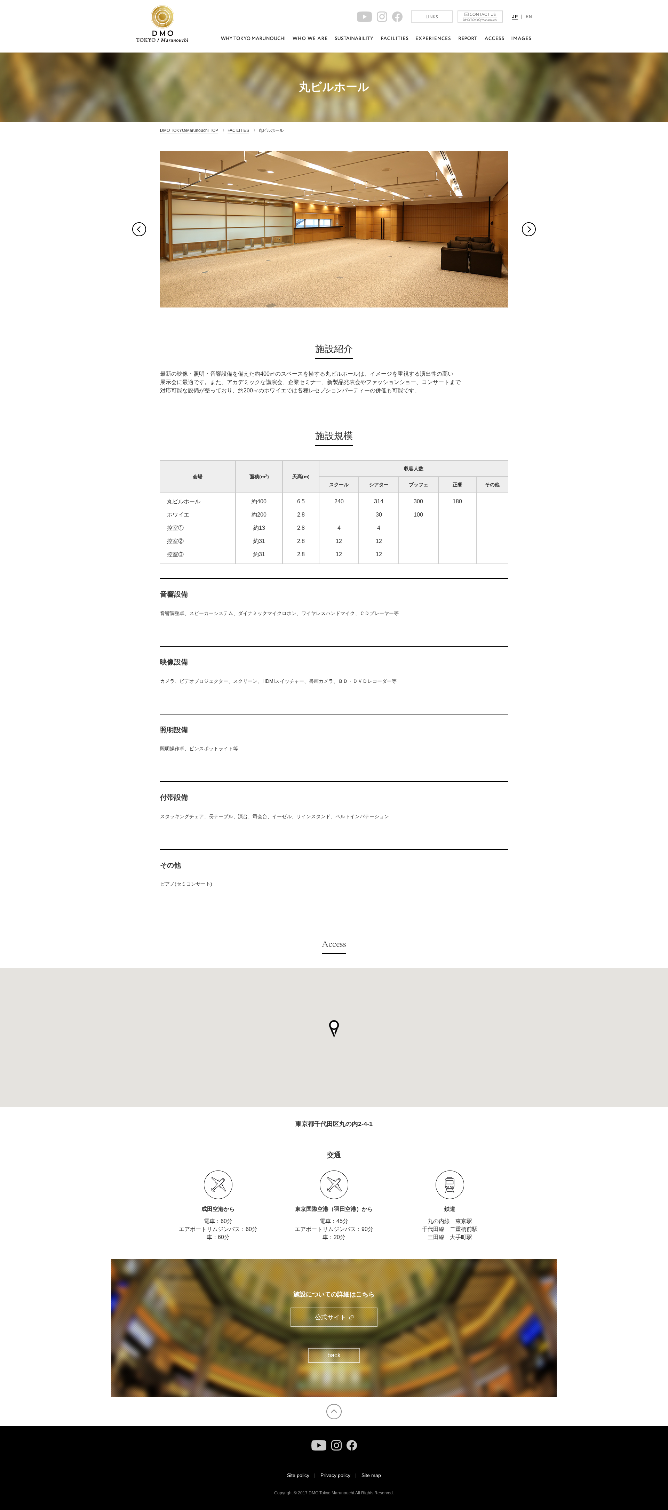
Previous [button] (139, 229)
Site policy (298, 1475)
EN (529, 16)
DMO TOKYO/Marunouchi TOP (189, 130)
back (334, 1355)
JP (515, 16)
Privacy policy (335, 1475)
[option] (334, 229)
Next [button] (529, 229)
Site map (371, 1475)
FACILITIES (238, 130)
